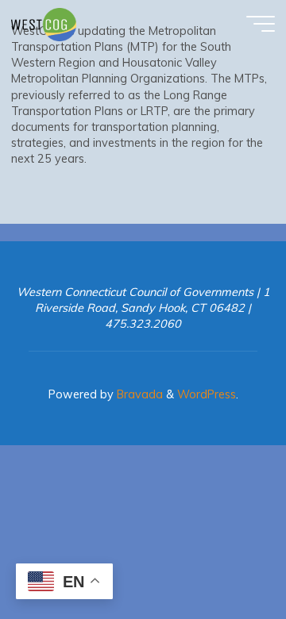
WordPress (206, 394)
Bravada (138, 394)
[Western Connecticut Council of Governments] (43, 24)
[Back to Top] (224, 557)
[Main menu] (260, 24)
